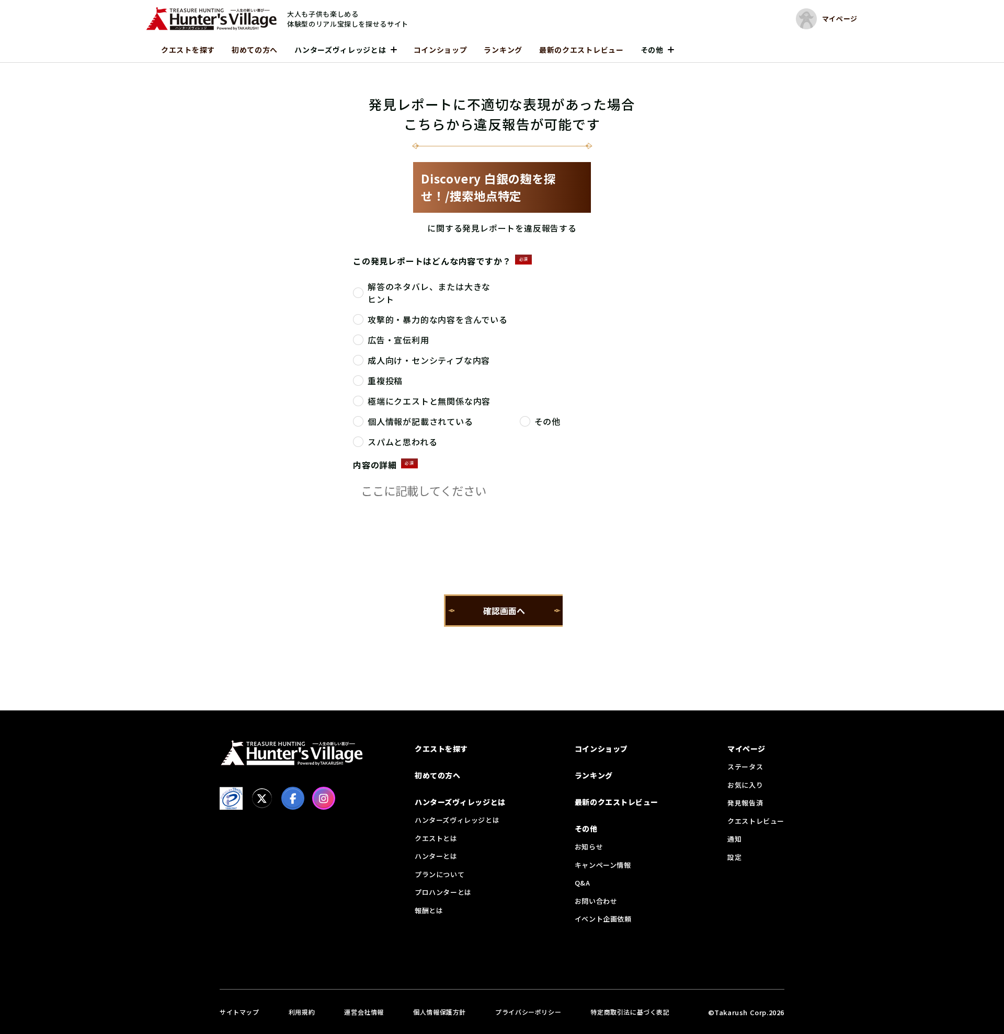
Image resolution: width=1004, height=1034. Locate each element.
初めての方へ (255, 49)
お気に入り (745, 785)
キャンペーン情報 (603, 865)
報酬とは (429, 910)
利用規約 (302, 1011)
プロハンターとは (443, 892)
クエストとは (436, 838)
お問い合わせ (596, 901)
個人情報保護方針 (439, 1011)
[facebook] (292, 798)
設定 (734, 857)
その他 (652, 49)
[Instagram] (323, 798)
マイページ (746, 748)
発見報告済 (745, 803)
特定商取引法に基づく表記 (629, 1011)
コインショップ (440, 49)
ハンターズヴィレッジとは (340, 49)
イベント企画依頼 (603, 919)
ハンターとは (436, 856)
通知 (734, 839)
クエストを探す (188, 49)
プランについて (439, 874)
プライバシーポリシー (528, 1011)
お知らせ (589, 847)
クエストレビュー (755, 821)
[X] (261, 798)
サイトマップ (239, 1011)
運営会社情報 (364, 1011)
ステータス (745, 767)
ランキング (503, 49)
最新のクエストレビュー (581, 49)
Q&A (582, 883)
